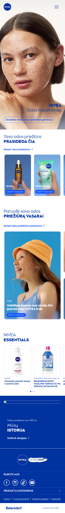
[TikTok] (24, 483)
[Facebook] (7, 483)
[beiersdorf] (14, 508)
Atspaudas (56, 499)
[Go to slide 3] (34, 200)
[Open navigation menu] (56, 7)
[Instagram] (15, 483)
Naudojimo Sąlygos (40, 499)
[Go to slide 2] (32, 200)
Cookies (7, 499)
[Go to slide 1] (30, 200)
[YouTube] (32, 483)
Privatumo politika (21, 499)
